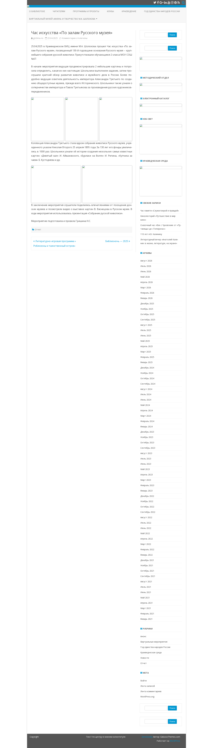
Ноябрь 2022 (146, 501)
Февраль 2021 (147, 613)
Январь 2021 (146, 619)
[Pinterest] (175, 2)
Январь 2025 (146, 362)
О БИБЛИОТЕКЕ (37, 11)
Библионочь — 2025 (117, 241)
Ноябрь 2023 (146, 437)
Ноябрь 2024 (146, 373)
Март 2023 (145, 480)
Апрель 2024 (146, 410)
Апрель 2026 (146, 282)
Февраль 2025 (147, 357)
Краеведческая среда (151, 652)
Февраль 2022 (147, 549)
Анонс (143, 636)
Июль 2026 (145, 266)
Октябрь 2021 (147, 570)
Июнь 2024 (145, 399)
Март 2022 (145, 544)
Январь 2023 (146, 490)
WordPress (174, 740)
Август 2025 (146, 325)
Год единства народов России (162, 11)
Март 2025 (145, 351)
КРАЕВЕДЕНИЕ (129, 11)
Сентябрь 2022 (147, 512)
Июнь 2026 (145, 271)
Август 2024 (146, 389)
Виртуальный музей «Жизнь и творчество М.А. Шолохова (62, 18)
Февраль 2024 (147, 421)
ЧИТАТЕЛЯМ (59, 11)
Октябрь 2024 (147, 378)
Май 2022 (145, 533)
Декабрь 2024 (147, 367)
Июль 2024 (145, 394)
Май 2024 (145, 405)
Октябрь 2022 (147, 506)
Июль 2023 (145, 458)
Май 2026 (145, 276)
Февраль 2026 (147, 292)
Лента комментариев (150, 691)
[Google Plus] (161, 2)
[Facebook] (158, 2)
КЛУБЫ (110, 11)
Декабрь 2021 (147, 560)
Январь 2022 (146, 554)
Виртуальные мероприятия (153, 641)
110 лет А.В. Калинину (151, 234)
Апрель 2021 (146, 602)
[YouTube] (169, 2)
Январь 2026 (146, 298)
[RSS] (179, 2)
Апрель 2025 (146, 346)
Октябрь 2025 (147, 314)
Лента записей (147, 686)
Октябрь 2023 (147, 442)
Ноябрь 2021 (146, 565)
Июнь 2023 (145, 463)
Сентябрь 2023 (147, 447)
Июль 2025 (145, 330)
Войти (143, 680)
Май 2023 (145, 469)
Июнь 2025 (145, 335)
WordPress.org (147, 696)
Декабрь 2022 (147, 496)
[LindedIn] (165, 2)
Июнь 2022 (145, 528)
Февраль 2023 (147, 485)
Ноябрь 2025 (146, 308)
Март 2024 (145, 415)
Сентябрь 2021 (147, 576)
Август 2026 (146, 260)
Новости (144, 657)
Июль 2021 (145, 586)
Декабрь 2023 (147, 431)
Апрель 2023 (146, 474)
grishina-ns (38, 38)
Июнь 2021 (145, 592)
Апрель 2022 (146, 538)
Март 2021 (145, 608)
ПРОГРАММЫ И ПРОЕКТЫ (86, 11)
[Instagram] (172, 2)
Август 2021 (146, 581)
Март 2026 (145, 287)
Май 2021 (145, 597)
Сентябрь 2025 (147, 319)
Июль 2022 (145, 522)
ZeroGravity (147, 736)
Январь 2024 (146, 426)
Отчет (38, 229)
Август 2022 (146, 517)
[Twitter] (154, 2)
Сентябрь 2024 (147, 383)
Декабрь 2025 (147, 303)
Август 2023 (146, 453)
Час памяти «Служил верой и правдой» (159, 210)
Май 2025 (145, 341)
